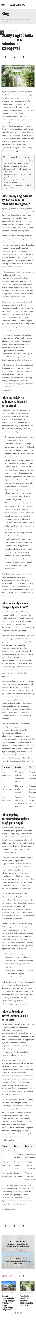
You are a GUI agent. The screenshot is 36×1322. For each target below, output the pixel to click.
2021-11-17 (4, 52)
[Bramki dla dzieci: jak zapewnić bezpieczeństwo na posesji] (27, 1286)
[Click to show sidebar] (2, 32)
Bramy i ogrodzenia (9, 31)
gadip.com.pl (15, 52)
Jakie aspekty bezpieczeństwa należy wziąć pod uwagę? (17, 181)
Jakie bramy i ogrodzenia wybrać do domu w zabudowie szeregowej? (17, 165)
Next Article (17, 1258)
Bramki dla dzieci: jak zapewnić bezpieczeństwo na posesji (26, 1301)
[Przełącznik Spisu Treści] (30, 160)
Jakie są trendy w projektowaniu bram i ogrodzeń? (18, 186)
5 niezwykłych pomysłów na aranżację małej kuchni (18, 1262)
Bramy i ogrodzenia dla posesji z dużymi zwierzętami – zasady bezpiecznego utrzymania (8, 1303)
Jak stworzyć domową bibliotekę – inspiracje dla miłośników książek (18, 1245)
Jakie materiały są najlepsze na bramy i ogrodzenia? (18, 170)
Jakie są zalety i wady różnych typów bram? (17, 176)
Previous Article (19, 1241)
